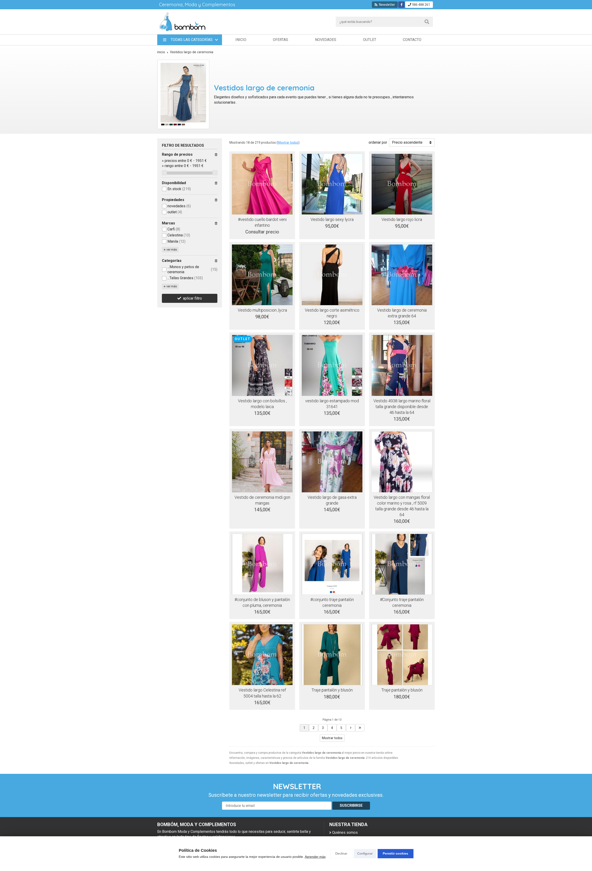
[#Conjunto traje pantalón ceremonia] (401, 564)
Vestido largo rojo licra (402, 219)
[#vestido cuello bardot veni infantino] (262, 184)
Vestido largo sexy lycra (332, 219)
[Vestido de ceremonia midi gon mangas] (262, 461)
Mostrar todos (288, 142)
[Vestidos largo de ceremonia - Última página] (359, 728)
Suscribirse (351, 805)
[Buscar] (427, 21)
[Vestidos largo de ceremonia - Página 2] (350, 728)
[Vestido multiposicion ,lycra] (262, 274)
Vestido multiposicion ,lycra (262, 310)
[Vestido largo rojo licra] (401, 184)
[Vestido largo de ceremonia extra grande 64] (401, 274)
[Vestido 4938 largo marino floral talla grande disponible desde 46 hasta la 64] (401, 365)
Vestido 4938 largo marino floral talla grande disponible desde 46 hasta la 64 (401, 406)
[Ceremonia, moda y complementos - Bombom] (182, 21)
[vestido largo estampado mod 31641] (332, 365)
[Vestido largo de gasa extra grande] (332, 461)
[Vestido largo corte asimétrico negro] (332, 274)
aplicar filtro (192, 298)
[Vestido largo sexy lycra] (332, 184)
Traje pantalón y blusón (332, 690)
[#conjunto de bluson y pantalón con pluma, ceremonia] (262, 564)
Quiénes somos (345, 832)
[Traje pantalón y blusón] (332, 654)
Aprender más (315, 857)
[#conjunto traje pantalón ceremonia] (332, 564)
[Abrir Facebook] (401, 4)
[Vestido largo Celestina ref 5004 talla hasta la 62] (262, 654)
